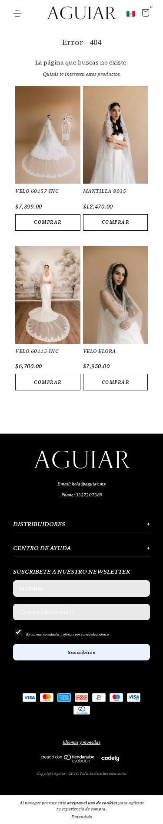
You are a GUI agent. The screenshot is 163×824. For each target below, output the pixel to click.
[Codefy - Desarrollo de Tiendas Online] (110, 758)
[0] (144, 14)
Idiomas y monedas (81, 742)
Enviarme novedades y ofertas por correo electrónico (67, 634)
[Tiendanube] (68, 760)
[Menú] (19, 13)
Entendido (81, 817)
